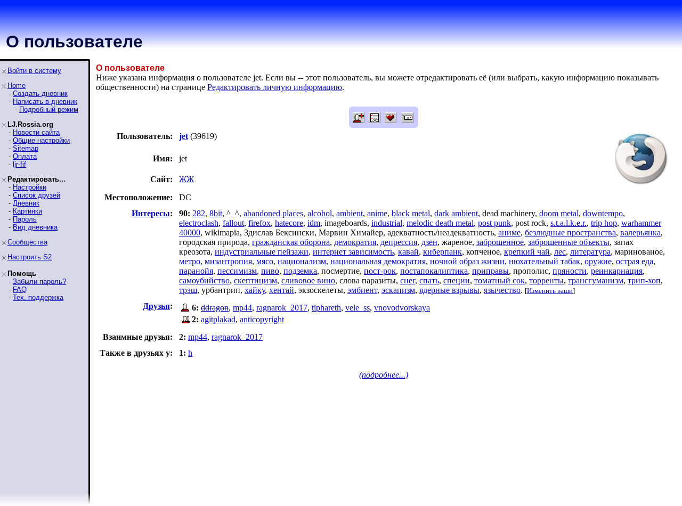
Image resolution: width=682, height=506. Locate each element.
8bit (215, 213)
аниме (509, 232)
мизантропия (228, 261)
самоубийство (204, 280)
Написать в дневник (45, 101)
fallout (233, 222)
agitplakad (218, 319)
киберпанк (442, 251)
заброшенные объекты (569, 242)
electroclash (198, 222)
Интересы (151, 213)
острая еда (634, 261)
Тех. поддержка (38, 297)
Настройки (29, 187)
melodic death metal (440, 222)
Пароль (25, 219)
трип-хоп (644, 280)
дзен (429, 242)
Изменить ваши (550, 291)
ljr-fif (19, 164)
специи (456, 280)
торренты (546, 280)
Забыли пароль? (39, 281)
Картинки (27, 211)
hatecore (289, 222)
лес (560, 251)
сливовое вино (308, 280)
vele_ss (357, 307)
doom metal (559, 213)
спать (429, 280)
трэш (188, 290)
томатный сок (499, 280)
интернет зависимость (353, 251)
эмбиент (362, 290)
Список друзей (36, 195)
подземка (300, 270)
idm (313, 222)
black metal (411, 213)
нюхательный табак (544, 261)
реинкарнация (617, 270)
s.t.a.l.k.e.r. (568, 222)
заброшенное (500, 242)
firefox (259, 222)
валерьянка (640, 232)
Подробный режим (48, 109)
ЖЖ (186, 179)
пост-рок (380, 270)
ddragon (215, 307)
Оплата (25, 156)
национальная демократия (378, 261)
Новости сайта (36, 132)
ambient (349, 213)
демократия (355, 242)
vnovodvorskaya (402, 307)
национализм (302, 261)
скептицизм (255, 280)
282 (198, 213)
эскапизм (398, 290)
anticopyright (262, 319)
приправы (490, 270)
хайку (255, 290)
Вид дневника (35, 227)
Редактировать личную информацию (274, 87)
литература (590, 251)
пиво (270, 270)
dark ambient (456, 213)
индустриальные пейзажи (261, 251)
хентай (281, 290)
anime (377, 213)
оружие (598, 261)
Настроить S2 (29, 257)
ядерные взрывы (449, 290)
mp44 (242, 307)
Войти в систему (34, 71)
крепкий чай (527, 251)
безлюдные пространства (570, 232)
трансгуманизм (595, 280)
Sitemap (25, 148)
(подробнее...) (383, 374)
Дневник (26, 203)
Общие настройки (41, 140)
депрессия (398, 242)
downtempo (603, 213)
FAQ (20, 289)
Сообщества (27, 242)
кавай (408, 251)
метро (189, 261)
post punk (494, 222)
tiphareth (326, 307)
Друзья (156, 306)
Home (16, 85)
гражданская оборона (291, 242)
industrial (386, 222)
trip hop (604, 222)
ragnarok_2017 (281, 307)
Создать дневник (40, 93)
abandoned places (273, 213)
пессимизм (237, 270)
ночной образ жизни (467, 261)
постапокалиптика (434, 270)
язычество (502, 290)
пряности (570, 270)
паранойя (196, 270)
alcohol (319, 213)
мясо (264, 261)
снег (407, 280)
